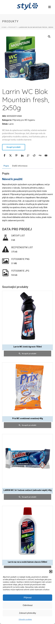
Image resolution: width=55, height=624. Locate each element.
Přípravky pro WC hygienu (23, 120)
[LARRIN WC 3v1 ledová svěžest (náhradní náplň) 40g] (27, 459)
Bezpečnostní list (22, 247)
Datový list (18, 235)
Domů (4, 27)
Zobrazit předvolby (27, 613)
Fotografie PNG (20, 259)
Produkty (12, 27)
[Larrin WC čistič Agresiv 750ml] (27, 316)
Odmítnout (27, 605)
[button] (50, 571)
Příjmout (27, 597)
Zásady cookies (25, 619)
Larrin (11, 124)
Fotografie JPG (20, 270)
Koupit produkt (14, 147)
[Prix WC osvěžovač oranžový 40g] (27, 387)
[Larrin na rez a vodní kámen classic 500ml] (27, 531)
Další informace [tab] (19, 165)
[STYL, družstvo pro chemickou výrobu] (27, 6)
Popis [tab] (6, 165)
